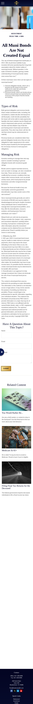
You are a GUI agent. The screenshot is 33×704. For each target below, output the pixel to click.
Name (3, 331)
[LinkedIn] (18, 691)
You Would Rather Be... (12, 413)
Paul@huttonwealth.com (16, 688)
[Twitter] (14, 691)
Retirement (16, 699)
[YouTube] (21, 691)
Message (4, 352)
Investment (16, 701)
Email (3, 341)
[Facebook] (11, 691)
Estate (16, 703)
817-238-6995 (18, 676)
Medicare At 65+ (9, 450)
